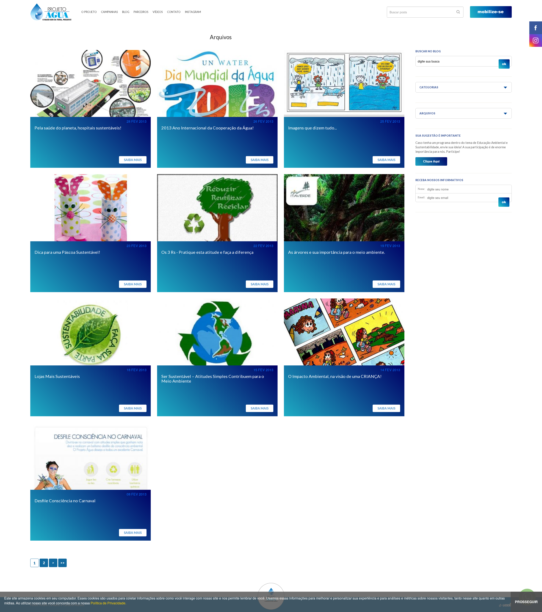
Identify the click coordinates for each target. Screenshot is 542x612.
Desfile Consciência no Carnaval (65, 500)
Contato (174, 12)
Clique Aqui (431, 161)
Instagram (193, 12)
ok (458, 12)
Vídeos (158, 12)
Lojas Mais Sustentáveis (57, 376)
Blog (125, 12)
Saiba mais (133, 160)
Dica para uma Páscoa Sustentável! (67, 252)
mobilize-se (491, 12)
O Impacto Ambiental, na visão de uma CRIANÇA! (335, 376)
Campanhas (109, 12)
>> (62, 563)
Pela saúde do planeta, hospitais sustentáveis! (78, 127)
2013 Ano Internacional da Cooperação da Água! (207, 127)
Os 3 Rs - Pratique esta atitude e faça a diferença (207, 252)
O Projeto (89, 12)
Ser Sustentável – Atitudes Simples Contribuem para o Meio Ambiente (212, 378)
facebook (535, 27)
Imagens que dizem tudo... (312, 127)
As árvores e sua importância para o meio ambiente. (336, 252)
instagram (535, 40)
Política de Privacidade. (108, 603)
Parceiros (141, 12)
